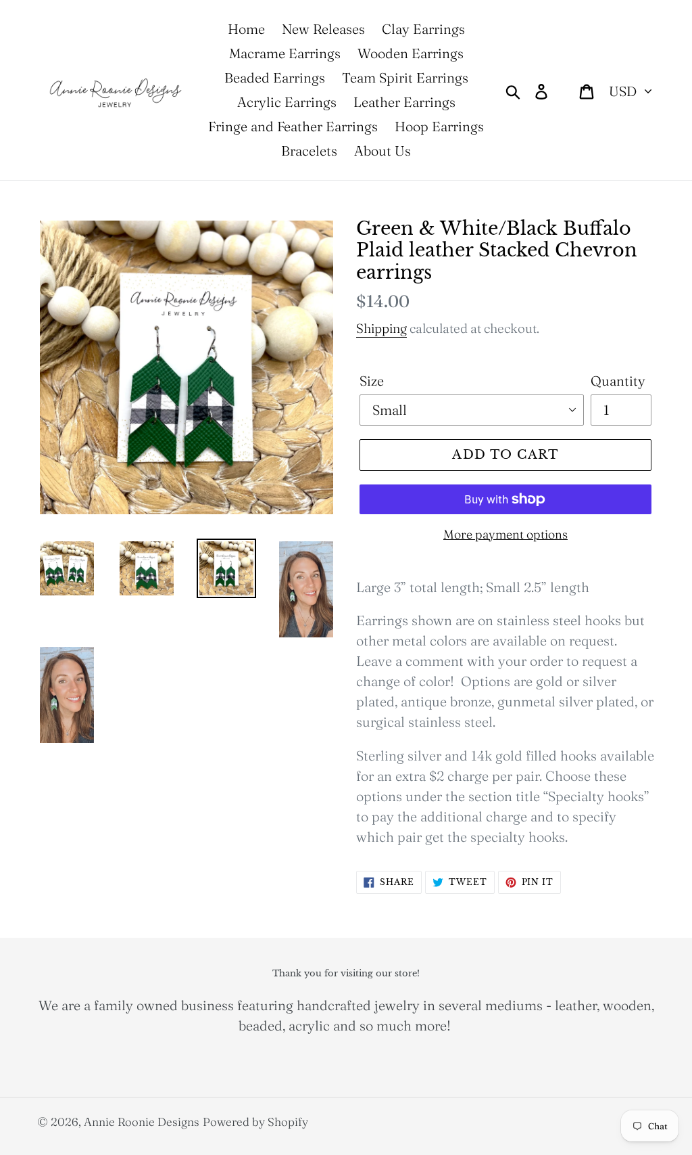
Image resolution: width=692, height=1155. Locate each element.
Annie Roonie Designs (141, 1121)
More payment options (505, 534)
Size (372, 380)
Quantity (618, 380)
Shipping (381, 328)
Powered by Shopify (255, 1121)
